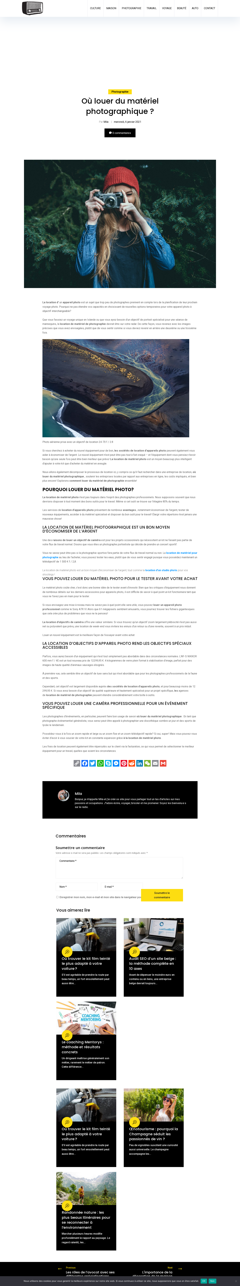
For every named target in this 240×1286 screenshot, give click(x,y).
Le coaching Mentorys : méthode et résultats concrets (83, 1047)
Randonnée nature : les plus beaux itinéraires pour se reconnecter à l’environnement (86, 1220)
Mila (106, 121)
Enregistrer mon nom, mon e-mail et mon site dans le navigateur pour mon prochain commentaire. (118, 897)
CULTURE (95, 8)
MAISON (111, 8)
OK (203, 1281)
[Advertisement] (120, 41)
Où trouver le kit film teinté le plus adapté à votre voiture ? (86, 963)
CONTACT (209, 8)
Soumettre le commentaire (162, 895)
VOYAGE (167, 8)
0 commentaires (121, 133)
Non (212, 1281)
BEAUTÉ (181, 8)
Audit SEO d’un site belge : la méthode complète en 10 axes (152, 963)
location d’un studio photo (161, 570)
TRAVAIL (152, 8)
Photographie (120, 91)
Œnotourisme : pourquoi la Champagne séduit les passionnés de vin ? (153, 1133)
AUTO (195, 8)
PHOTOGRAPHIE (131, 8)
